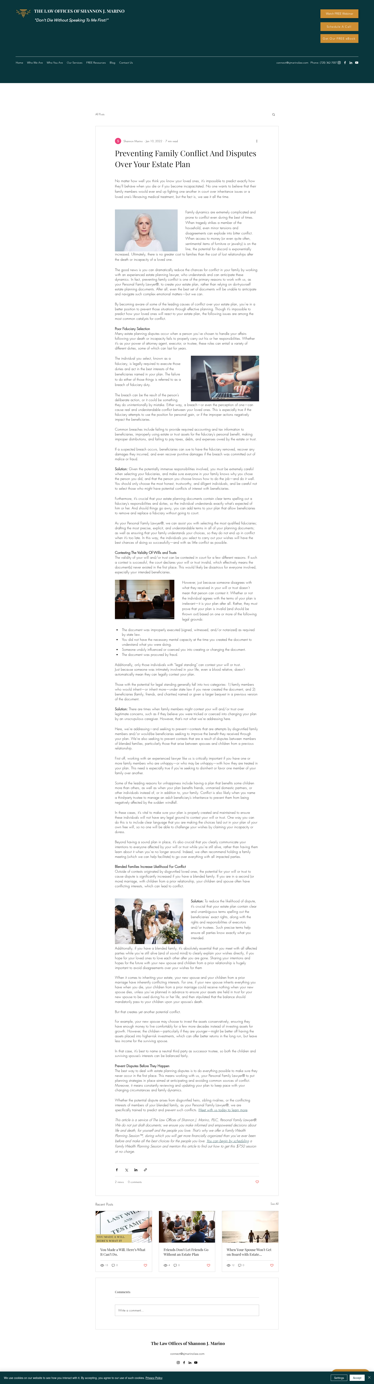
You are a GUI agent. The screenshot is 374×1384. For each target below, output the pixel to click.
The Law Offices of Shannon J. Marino (188, 1343)
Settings (339, 1378)
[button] (96, 63)
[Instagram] (339, 63)
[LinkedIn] (351, 63)
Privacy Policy (154, 1378)
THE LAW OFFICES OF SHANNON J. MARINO (79, 11)
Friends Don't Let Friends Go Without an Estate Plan (186, 1252)
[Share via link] (145, 1170)
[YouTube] (357, 63)
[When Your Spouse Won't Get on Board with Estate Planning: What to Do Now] (250, 1227)
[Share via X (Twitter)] (126, 1170)
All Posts (99, 114)
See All (275, 1204)
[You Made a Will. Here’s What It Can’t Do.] (124, 1227)
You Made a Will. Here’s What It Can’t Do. (122, 1252)
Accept (357, 1378)
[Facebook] (345, 63)
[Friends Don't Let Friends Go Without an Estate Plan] (187, 1227)
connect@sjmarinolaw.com (187, 1354)
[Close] (369, 1378)
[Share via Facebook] (117, 1170)
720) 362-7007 (329, 62)
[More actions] (256, 141)
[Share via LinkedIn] (136, 1170)
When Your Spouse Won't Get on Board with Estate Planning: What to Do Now (249, 1252)
